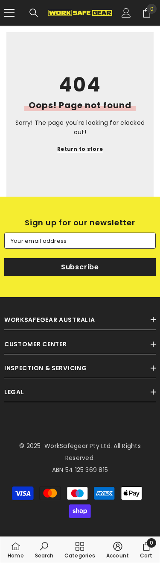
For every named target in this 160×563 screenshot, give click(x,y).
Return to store (80, 149)
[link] (44, 549)
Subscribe (80, 267)
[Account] (126, 13)
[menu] (9, 13)
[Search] (34, 13)
